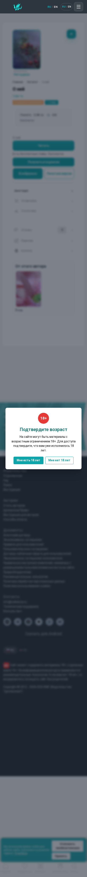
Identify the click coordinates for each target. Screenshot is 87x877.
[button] (78, 6)
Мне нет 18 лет (59, 460)
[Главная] (17, 6)
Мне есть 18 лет (28, 460)
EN (56, 6)
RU (49, 6)
